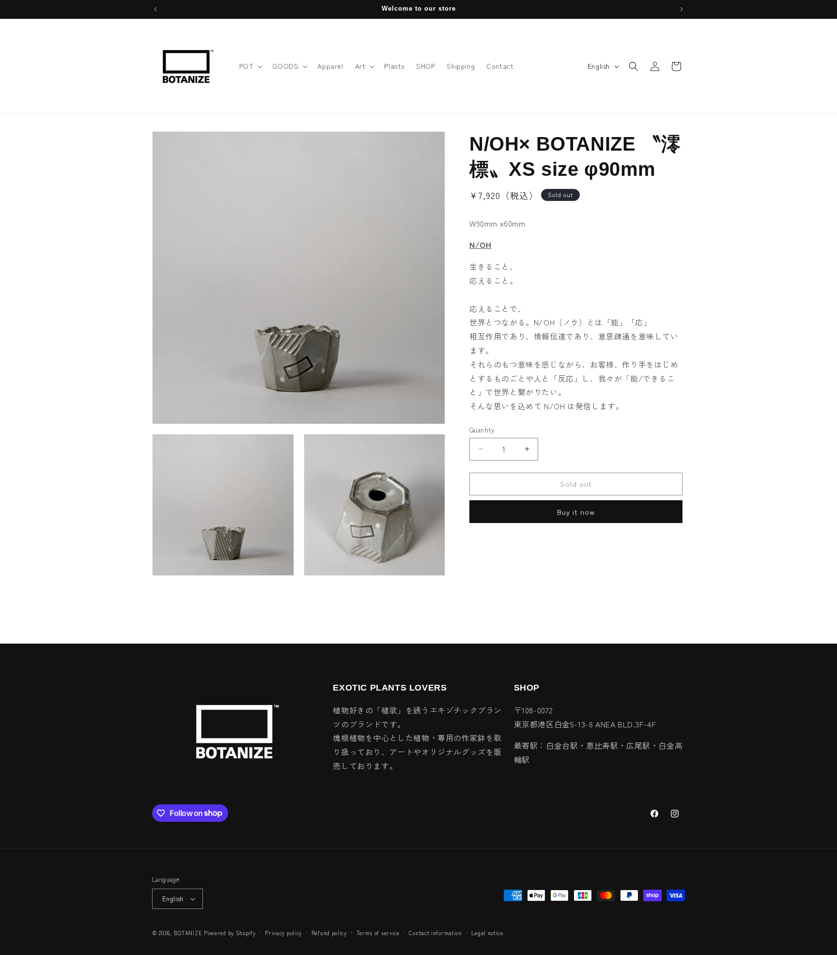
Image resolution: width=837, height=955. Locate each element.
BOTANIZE (188, 933)
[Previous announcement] (155, 9)
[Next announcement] (681, 9)
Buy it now (576, 512)
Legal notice (487, 933)
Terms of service (378, 933)
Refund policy (329, 933)
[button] (250, 66)
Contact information (435, 933)
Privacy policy (283, 933)
